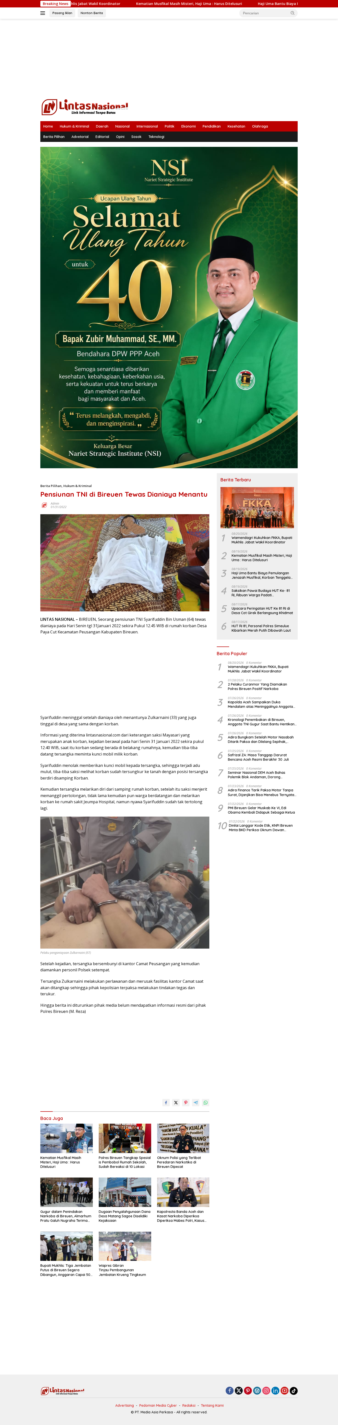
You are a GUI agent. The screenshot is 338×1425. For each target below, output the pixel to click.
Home (48, 126)
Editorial (102, 136)
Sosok (136, 136)
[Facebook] (230, 1391)
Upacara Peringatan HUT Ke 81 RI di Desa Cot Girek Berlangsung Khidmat (262, 610)
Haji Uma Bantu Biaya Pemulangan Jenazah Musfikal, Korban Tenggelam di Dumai (263, 575)
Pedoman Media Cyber (158, 1405)
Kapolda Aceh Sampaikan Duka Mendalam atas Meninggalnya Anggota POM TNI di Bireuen (260, 704)
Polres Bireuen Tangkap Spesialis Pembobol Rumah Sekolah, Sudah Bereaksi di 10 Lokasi (125, 1162)
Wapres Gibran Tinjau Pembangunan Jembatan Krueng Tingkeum (122, 1270)
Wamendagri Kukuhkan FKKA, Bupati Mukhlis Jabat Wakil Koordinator (262, 539)
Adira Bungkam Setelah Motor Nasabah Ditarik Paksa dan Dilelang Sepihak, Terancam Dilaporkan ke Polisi (261, 739)
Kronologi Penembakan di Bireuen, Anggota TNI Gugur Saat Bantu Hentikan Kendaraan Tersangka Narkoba (261, 721)
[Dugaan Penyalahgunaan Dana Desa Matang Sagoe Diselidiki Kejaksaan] (125, 1192)
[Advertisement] (169, 58)
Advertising (124, 1405)
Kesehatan (236, 126)
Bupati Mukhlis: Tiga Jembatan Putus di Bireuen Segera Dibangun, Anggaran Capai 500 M (66, 1270)
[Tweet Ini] (176, 1102)
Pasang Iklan (62, 13)
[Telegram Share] (195, 1102)
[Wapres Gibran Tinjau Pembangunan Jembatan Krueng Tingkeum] (125, 1246)
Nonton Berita (92, 13)
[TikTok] (294, 1391)
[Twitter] (239, 1391)
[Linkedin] (275, 1391)
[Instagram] (266, 1391)
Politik (169, 126)
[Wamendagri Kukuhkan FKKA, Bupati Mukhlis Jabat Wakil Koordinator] (257, 507)
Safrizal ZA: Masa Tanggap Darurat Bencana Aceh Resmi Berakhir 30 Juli (258, 757)
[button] (293, 13)
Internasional (147, 126)
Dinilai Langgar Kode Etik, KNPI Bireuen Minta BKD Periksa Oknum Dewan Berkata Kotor (261, 827)
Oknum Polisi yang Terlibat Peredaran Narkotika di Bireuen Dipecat (179, 1162)
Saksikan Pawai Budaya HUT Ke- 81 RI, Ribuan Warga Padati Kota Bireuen (261, 592)
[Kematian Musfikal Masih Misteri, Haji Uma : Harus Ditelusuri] (66, 1138)
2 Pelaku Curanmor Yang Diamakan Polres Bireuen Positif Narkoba (257, 686)
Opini (120, 136)
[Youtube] (285, 1391)
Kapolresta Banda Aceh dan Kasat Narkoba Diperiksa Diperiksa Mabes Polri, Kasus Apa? (180, 1216)
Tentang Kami (212, 1405)
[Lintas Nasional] (84, 106)
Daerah (102, 126)
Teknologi (156, 136)
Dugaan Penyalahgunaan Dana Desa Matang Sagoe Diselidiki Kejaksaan (124, 1216)
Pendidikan (212, 126)
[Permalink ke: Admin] (44, 504)
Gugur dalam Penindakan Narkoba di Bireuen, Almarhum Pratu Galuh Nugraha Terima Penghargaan (65, 1216)
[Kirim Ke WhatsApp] (205, 1102)
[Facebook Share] (166, 1102)
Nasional (122, 126)
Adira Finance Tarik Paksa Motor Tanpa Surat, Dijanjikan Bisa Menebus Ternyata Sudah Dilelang (261, 792)
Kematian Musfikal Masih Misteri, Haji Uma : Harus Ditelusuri (126, 3)
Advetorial (80, 136)
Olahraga (260, 126)
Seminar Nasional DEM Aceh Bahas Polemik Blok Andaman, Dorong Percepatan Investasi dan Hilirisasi (256, 774)
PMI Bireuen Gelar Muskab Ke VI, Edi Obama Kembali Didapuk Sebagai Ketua (261, 810)
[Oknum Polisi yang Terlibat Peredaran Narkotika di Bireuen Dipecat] (183, 1138)
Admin (55, 503)
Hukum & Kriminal (74, 126)
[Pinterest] (248, 1391)
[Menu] (43, 13)
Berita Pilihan (54, 136)
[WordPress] (257, 1391)
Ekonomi (188, 126)
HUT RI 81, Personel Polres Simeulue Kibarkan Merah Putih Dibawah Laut (261, 628)
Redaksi (188, 1405)
